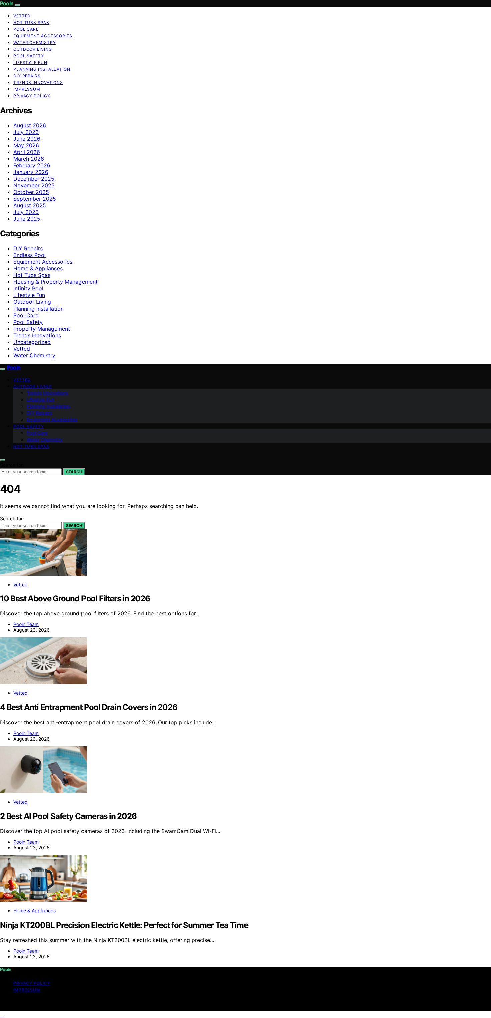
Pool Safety (28, 55)
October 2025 (31, 192)
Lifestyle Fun (30, 62)
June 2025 (26, 218)
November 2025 (34, 185)
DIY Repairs (27, 75)
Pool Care (26, 29)
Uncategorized (32, 342)
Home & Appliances (38, 268)
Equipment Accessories (42, 35)
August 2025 (29, 205)
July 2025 (26, 212)
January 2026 (30, 172)
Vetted (22, 15)
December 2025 (33, 178)
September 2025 (34, 198)
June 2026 (26, 138)
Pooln (6, 3)
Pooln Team (26, 624)
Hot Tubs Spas (31, 22)
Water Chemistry (34, 42)
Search (74, 471)
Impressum (26, 89)
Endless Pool (29, 255)
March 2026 (28, 158)
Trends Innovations (38, 82)
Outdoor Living (32, 49)
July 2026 (26, 132)
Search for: (12, 465)
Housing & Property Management (55, 281)
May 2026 (26, 145)
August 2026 (29, 125)
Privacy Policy (31, 95)
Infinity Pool (28, 288)
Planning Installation (41, 69)
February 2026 (31, 165)
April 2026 (26, 152)
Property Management (41, 328)
